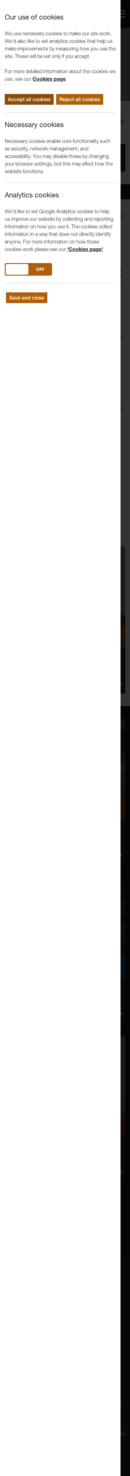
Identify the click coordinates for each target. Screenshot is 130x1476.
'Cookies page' (85, 249)
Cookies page (49, 79)
